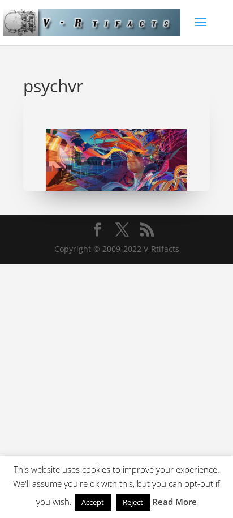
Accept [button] (92, 502)
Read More (174, 501)
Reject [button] (133, 502)
